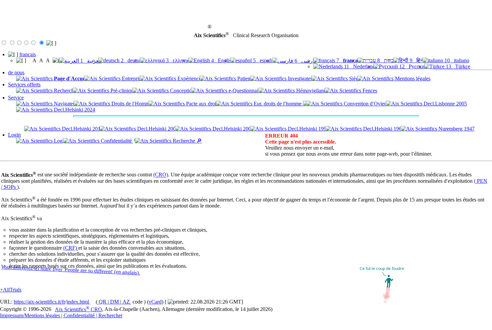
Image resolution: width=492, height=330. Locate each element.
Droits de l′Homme (131, 103)
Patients (245, 78)
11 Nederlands (360, 66)
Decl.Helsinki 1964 (383, 129)
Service (16, 97)
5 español (264, 60)
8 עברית (386, 60)
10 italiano (456, 60)
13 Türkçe (457, 66)
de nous (16, 72)
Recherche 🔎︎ (186, 141)
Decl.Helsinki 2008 (157, 129)
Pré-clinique (122, 90)
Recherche (64, 90)
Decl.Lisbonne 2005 (444, 103)
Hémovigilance (311, 90)
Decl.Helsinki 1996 (307, 129)
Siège (354, 78)
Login (14, 135)
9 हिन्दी (417, 60)
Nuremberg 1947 (456, 129)
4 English (222, 60)
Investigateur (300, 78)
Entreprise (131, 78)
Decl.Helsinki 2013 (82, 129)
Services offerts (24, 84)
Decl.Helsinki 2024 (74, 109)
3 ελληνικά (178, 60)
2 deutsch (131, 60)
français (27, 54)
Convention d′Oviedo (366, 103)
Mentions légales (412, 78)
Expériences (189, 78)
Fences (369, 90)
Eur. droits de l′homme (277, 103)
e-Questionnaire (244, 90)
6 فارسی (305, 61)
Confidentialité (116, 141)
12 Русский (413, 66)
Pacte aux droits (202, 103)
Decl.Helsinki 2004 (232, 129)
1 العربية (90, 61)
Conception (181, 90)
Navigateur (65, 103)
